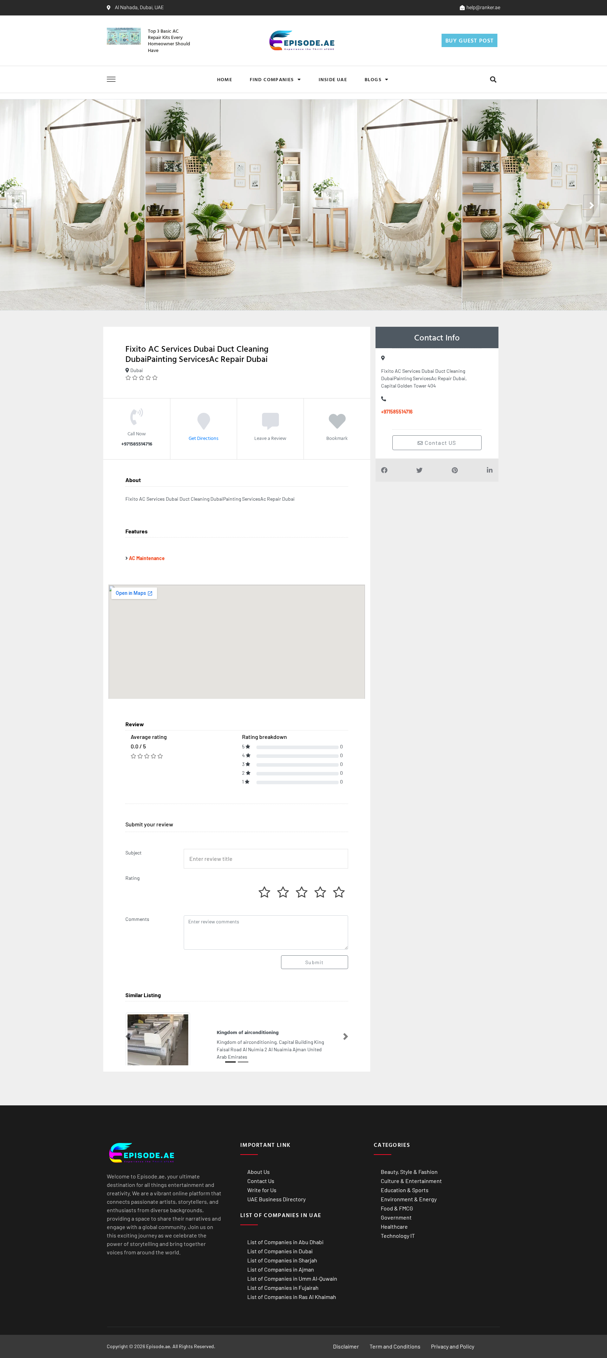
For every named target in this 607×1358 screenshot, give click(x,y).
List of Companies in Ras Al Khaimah (291, 1296)
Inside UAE (333, 79)
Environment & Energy (409, 1199)
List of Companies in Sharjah (282, 1260)
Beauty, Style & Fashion (409, 1171)
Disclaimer (346, 1346)
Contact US (439, 442)
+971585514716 (397, 412)
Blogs (373, 79)
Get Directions (203, 438)
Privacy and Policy (452, 1346)
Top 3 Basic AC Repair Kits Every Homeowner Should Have (169, 40)
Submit (314, 962)
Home (224, 79)
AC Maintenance (147, 558)
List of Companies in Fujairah (283, 1287)
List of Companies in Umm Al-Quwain (292, 1278)
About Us (258, 1171)
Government (396, 1217)
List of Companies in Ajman (280, 1269)
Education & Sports (405, 1190)
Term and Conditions (395, 1346)
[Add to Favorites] (337, 426)
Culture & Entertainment (411, 1180)
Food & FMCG (397, 1208)
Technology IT (398, 1235)
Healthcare (394, 1226)
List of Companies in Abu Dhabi (285, 1242)
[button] (493, 79)
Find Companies (272, 79)
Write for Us (261, 1190)
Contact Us (260, 1180)
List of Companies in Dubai (280, 1251)
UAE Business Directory (276, 1199)
